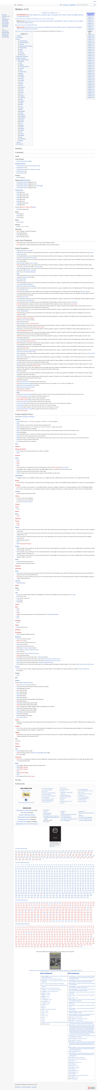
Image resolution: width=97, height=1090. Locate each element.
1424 (19, 893)
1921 (18, 651)
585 (80, 890)
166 (65, 871)
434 (36, 886)
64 (36, 854)
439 (49, 886)
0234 (47, 915)
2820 (44, 897)
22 (72, 850)
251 (44, 876)
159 (47, 871)
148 (18, 871)
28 (89, 850)
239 (93, 875)
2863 (75, 897)
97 (54, 855)
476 (65, 888)
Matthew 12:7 (91, 26)
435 (39, 886)
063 (91, 903)
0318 (75, 921)
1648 (18, 646)
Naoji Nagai (22, 582)
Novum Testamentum (27, 18)
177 (93, 871)
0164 (66, 910)
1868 (18, 614)
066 (18, 905)
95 (48, 855)
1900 (35, 25)
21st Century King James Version (24, 396)
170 (75, 871)
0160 (54, 910)
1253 (93, 892)
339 (31, 881)
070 (29, 905)
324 (72, 880)
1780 (32, 893)
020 (60, 902)
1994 (18, 708)
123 (61, 857)
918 (78, 892)
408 (49, 885)
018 (55, 902)
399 (26, 885)
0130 (41, 909)
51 (77, 852)
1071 (81, 892)
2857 (57, 897)
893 (75, 892)
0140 (69, 909)
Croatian (17, 504)
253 (49, 876)
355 (73, 881)
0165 (69, 910)
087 (73, 905)
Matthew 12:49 (91, 95)
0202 (29, 914)
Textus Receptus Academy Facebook (25, 802)
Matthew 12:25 (91, 57)
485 (88, 888)
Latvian (17, 604)
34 (28, 852)
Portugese (18, 629)
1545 (18, 548)
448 (73, 886)
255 (54, 876)
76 (71, 854)
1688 (18, 648)
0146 (88, 909)
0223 (16, 915)
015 (47, 902)
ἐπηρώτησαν (56, 14)
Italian (16, 571)
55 (88, 852)
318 (57, 880)
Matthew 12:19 (91, 47)
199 (70, 873)
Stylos (62, 799)
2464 (91, 893)
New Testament (90, 13)
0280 (35, 919)
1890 (18, 346)
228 (65, 875)
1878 (18, 751)
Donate (24, 797)
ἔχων (46, 14)
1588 (18, 767)
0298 (91, 919)
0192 (75, 912)
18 (60, 850)
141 (80, 869)
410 (54, 885)
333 (16, 881)
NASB (34, 385)
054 (67, 903)
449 (75, 886)
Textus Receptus (19, 18)
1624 (18, 213)
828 (57, 892)
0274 (16, 919)
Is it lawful (69, 21)
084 (65, 905)
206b (16, 936)
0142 (75, 909)
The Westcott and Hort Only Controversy (69, 814)
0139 (66, 909)
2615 (32, 895)
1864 (18, 540)
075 (42, 905)
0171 (88, 910)
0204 (35, 914)
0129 (38, 909)
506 (62, 890)
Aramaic (17, 475)
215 (31, 875)
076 (44, 905)
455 (91, 886)
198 (67, 873)
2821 (47, 897)
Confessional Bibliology (83, 789)
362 (91, 881)
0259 (47, 917)
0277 (26, 919)
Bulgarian (17, 485)
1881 (18, 234)
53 (82, 852)
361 (88, 881)
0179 (35, 912)
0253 (29, 917)
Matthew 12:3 (91, 20)
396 (18, 885)
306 (26, 880)
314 (47, 880)
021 (63, 902)
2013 (18, 658)
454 (88, 886)
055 (70, 903)
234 (80, 875)
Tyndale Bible (25, 257)
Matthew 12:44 (91, 87)
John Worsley (74, 302)
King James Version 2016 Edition (22, 31)
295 (78, 878)
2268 (63, 893)
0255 (35, 917)
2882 (81, 897)
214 (29, 875)
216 (34, 875)
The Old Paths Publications (48, 788)
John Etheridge (31, 318)
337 (26, 881)
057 (75, 903)
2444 (78, 893)
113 (27, 857)
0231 (41, 915)
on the (77, 21)
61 (28, 854)
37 (36, 852)
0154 (35, 910)
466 (39, 888)
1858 (18, 325)
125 (68, 857)
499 (44, 890)
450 (78, 886)
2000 (18, 388)
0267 (72, 917)
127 (75, 857)
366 (21, 883)
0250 (19, 917)
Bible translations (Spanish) (26, 682)
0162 (60, 910)
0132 (47, 909)
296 (80, 878)
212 (23, 875)
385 (70, 883)
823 (44, 892)
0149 (19, 910)
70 (54, 854)
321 (65, 880)
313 (44, 880)
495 (34, 890)
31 (19, 852)
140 (41, 859)
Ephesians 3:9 (81, 811)
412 (60, 885)
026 (75, 902)
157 (42, 871)
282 (44, 878)
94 (45, 855)
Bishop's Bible (26, 277)
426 (16, 886)
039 (29, 903)
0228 (32, 915)
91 (36, 855)
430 (26, 886)
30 (16, 852)
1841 (18, 222)
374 (42, 883)
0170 (85, 910)
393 (91, 883)
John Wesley (74, 303)
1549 (18, 184)
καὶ (30, 14)
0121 (91, 907)
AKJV (34, 387)
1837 (18, 610)
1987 (18, 706)
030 (86, 902)
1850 (18, 319)
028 (81, 902)
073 (36, 905)
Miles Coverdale (33, 263)
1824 (18, 770)
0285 (50, 919)
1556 (18, 686)
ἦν (39, 14)
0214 (66, 914)
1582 (18, 199)
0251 (22, 917)
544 (70, 890)
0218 (78, 914)
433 (34, 886)
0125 (26, 909)
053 (65, 903)
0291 (69, 919)
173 (83, 871)
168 (70, 871)
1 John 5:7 (46, 811)
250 (42, 876)
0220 (85, 914)
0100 (27, 907)
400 (29, 885)
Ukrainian (17, 746)
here (62, 31)
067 (21, 905)
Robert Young (32, 351)
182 (26, 873)
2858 (60, 897)
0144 (81, 909)
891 (70, 892)
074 (39, 905)
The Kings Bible (45, 797)
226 (60, 875)
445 (65, 886)
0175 (22, 912)
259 (65, 876)
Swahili (17, 720)
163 (57, 871)
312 (42, 880)
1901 (18, 353)
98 (56, 855)
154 (34, 871)
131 (88, 857)
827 (54, 892)
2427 (72, 893)
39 (42, 852)
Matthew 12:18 (91, 45)
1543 (18, 684)
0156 (41, 910)
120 (51, 857)
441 (54, 886)
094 (91, 905)
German (17, 546)
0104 (39, 907)
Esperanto (18, 518)
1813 (35, 893)
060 (83, 903)
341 (36, 881)
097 (18, 907)
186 (36, 873)
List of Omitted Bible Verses (66, 817)
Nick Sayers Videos (64, 789)
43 (54, 852)
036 (21, 903)
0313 (60, 921)
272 (18, 878)
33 (25, 852)
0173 (16, 912)
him (62, 21)
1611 (18, 288)
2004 (18, 774)
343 (42, 881)
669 (31, 892)
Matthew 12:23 (91, 54)
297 (83, 878)
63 (33, 854)
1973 (18, 451)
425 (93, 885)
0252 (26, 917)
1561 (18, 640)
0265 (66, 917)
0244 (78, 915)
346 (49, 881)
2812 (19, 897)
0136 (57, 909)
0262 (57, 917)
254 (52, 876)
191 (49, 873)
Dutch (16, 514)
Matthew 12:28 (91, 62)
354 (70, 881)
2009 (18, 394)
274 (24, 878)
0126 (29, 909)
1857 (18, 231)
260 (67, 876)
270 (93, 876)
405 (42, 885)
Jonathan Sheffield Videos (83, 798)
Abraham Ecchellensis (56, 467)
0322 (88, 921)
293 (73, 878)
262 (73, 876)
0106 (45, 907)
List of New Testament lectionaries (85, 820)
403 (36, 885)
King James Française (25, 543)
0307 (41, 921)
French (17, 527)
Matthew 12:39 (91, 79)
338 (29, 881)
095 (93, 905)
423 (88, 885)
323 (70, 880)
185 (34, 873)
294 (75, 878)
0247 (88, 915)
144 (88, 869)
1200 (18, 244)
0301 (22, 921)
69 (51, 854)
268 (88, 876)
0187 (60, 912)
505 (60, 890)
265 (80, 876)
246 (31, 876)
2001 (18, 430)
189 (44, 873)
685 (36, 892)
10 (37, 850)
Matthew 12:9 (91, 29)
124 (64, 857)
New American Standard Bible (26, 385)
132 (92, 857)
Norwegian (18, 620)
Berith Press (63, 787)
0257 (41, 917)
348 (54, 881)
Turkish (17, 743)
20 (66, 850)
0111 (61, 907)
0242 (72, 915)
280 (39, 878)
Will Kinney (81, 815)
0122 (16, 909)
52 (79, 852)
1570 (18, 642)
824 (47, 892)
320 (62, 880)
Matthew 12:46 (91, 91)
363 (93, 881)
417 (72, 885)
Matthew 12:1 (91, 17)
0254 (32, 917)
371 (34, 883)
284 (49, 878)
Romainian (18, 636)
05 (23, 902)
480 (75, 888)
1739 (29, 893)
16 (55, 850)
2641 (38, 895)
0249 (16, 917)
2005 (18, 390)
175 (88, 871)
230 (70, 875)
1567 (18, 195)
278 (34, 878)
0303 (29, 921)
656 (16, 892)
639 (85, 890)
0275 (19, 919)
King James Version (20, 25)
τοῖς (72, 14)
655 (93, 890)
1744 (18, 533)
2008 (18, 437)
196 (62, 873)
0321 (85, 921)
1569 (18, 688)
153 (31, 871)
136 (27, 859)
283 (47, 878)
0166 (72, 910)
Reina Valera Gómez (22, 717)
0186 (57, 912)
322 (67, 880)
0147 (91, 909)
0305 (35, 921)
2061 (54, 893)
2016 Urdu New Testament (24, 817)
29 (92, 850)
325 (75, 880)
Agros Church (46, 821)
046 (47, 903)
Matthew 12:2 (91, 18)
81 (85, 854)
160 (49, 871)
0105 (42, 907)
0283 (44, 919)
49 (71, 852)
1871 (18, 551)
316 (52, 880)
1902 (18, 356)
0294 (78, 919)
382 (62, 883)
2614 (29, 895)
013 (42, 902)
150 (24, 871)
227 (62, 875)
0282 (41, 919)
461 (26, 888)
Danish (17, 511)
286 (54, 878)
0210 (54, 914)
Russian (17, 666)
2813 (22, 897)
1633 (18, 215)
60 (25, 854)
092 (85, 905)
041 (34, 903)
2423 (69, 893)
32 (22, 852)
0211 (57, 914)
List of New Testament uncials (21, 900)
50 (74, 852)
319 (60, 880)
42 (51, 852)
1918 (18, 376)
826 (52, 892)
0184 (50, 912)
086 (70, 905)
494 (31, 890)
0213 (63, 914)
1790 (18, 304)
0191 (72, 912)
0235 (50, 915)
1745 (18, 293)
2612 (22, 895)
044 (42, 903)
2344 (66, 893)
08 (30, 902)
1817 (18, 692)
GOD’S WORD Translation (22, 399)
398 (24, 885)
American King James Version (26, 387)
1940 (18, 487)
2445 (81, 893)
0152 (29, 910)
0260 (50, 917)
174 (85, 871)
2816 (32, 897)
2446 (85, 893)
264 (78, 876)
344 (44, 881)
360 (85, 881)
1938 (18, 525)
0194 (81, 912)
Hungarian (18, 566)
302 (16, 880)
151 (26, 871)
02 (17, 902)
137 (30, 859)
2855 (50, 897)
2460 (88, 893)
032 (91, 902)
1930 (18, 622)
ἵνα (17, 16)
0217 (75, 914)
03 (19, 902)
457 (16, 888)
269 (91, 876)
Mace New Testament (85, 291)
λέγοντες (65, 14)
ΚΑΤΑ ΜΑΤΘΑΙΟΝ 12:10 (23, 14)
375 (44, 883)
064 (93, 903)
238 (90, 875)
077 (47, 905)
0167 (75, 910)
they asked (58, 21)
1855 (18, 323)
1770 (18, 302)
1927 (18, 576)
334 (18, 881)
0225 (22, 915)
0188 (63, 912)
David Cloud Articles (82, 801)
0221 (88, 914)
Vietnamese (18, 757)
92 (39, 855)
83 (91, 854)
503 (54, 890)
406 (44, 885)
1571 (18, 482)
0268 (75, 917)
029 (83, 902)
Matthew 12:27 (91, 60)
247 (34, 876)
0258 (44, 917)
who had (41, 27)
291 (67, 878)
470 (49, 888)
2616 (35, 895)
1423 (16, 893)
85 (19, 855)
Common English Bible (22, 397)
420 (80, 885)
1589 (18, 201)
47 (65, 852)
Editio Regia (40, 185)
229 (67, 875)
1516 (18, 165)
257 (60, 876)
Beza (34, 207)
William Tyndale (33, 257)
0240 (66, 915)
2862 (72, 897)
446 (67, 886)
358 (80, 881)
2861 (69, 897)
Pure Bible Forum (82, 799)
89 (31, 855)
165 (62, 871)
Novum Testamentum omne (33, 169)
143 (85, 869)
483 (83, 888)
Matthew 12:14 (91, 39)
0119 (85, 907)
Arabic (17, 458)
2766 (54, 895)
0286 (54, 919)
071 (31, 905)
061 (85, 903)
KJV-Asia (62, 790)
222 (49, 875)
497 (39, 890)
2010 (18, 657)
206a (91, 934)
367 (24, 883)
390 (83, 883)
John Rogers (33, 270)
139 (37, 859)
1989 (18, 655)
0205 (38, 914)
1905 (18, 734)
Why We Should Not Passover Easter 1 (86, 812)
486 (91, 888)
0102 (33, 907)
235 (83, 875)
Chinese (17, 496)
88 (28, 855)
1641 (18, 217)
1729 (18, 291)
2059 (47, 893)
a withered (45, 27)
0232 (44, 915)
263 (75, 876)
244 (26, 876)
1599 (18, 286)
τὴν (41, 14)
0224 (19, 915)
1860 (18, 493)
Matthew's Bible (26, 270)
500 (47, 890)
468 (44, 888)
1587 (18, 282)
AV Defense (63, 798)
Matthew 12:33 (91, 70)
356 (75, 881)
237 (88, 875)
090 (80, 905)
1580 (18, 197)
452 (83, 886)
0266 (69, 917)
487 (93, 888)
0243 (75, 915)
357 (78, 881)
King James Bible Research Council (85, 790)
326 (78, 880)
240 (16, 876)
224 (54, 875)
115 (34, 857)
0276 (22, 919)
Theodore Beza (35, 18)
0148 (16, 910)
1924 (18, 653)
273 (21, 878)
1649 (18, 573)
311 (39, 880)
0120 (88, 907)
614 (83, 890)
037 (24, 903)
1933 (18, 421)
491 (24, 890)
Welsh (16, 763)
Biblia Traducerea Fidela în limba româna (84, 664)
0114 (70, 907)
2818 (38, 897)
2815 (29, 897)
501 (49, 890)
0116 (76, 907)
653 (88, 890)
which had (41, 21)
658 (21, 892)
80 (82, 854)
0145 (85, 909)
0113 (67, 907)
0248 (91, 915)
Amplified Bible (20, 405)
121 (54, 857)
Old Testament (20, 810)
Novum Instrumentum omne (33, 165)
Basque (17, 480)
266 (83, 876)
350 (60, 881)
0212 (60, 914)
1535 (18, 173)
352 (65, 881)
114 (30, 857)
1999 (18, 387)
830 (62, 892)
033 (93, 902)
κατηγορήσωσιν (22, 16)
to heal (74, 21)
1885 (18, 342)
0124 (22, 909)
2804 (72, 895)
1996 (18, 627)
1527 (18, 171)
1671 (18, 467)
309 (34, 880)
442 (57, 886)
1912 (18, 372)
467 (42, 888)
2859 (63, 897)
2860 (66, 897)
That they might (24, 28)
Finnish (17, 521)
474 (60, 888)
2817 (35, 897)
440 (52, 886)
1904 (18, 364)
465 (36, 888)
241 (18, 876)
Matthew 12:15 (91, 41)
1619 (18, 516)
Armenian (17, 455)
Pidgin (17, 625)
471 (52, 888)
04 (21, 902)
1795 (18, 305)
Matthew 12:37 (91, 76)
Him (60, 27)
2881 (78, 897)
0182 (44, 912)
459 (21, 888)
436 (42, 886)
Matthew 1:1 (63, 811)
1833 (18, 309)
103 (73, 855)
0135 (54, 909)
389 (80, 883)
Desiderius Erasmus (20, 163)
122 (58, 857)
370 (31, 883)
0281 (38, 919)
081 (57, 905)
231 (72, 875)
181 (24, 873)
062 (88, 903)
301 (93, 878)
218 (39, 875)
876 (67, 892)
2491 (16, 895)
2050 (41, 893)
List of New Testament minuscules (85, 818)
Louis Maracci (66, 467)
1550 (18, 185)
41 (48, 852)
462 (29, 888)
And (26, 21)
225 (57, 875)
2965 (88, 897)
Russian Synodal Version (84, 668)
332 (93, 880)
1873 (18, 339)
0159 (50, 910)
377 (49, 883)
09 (32, 902)
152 (29, 871)
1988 (18, 471)
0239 (63, 915)
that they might (23, 22)
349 (57, 881)
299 (88, 878)
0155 (38, 910)
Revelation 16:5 (47, 810)
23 (75, 850)
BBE (18, 392)
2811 (16, 897)
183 (29, 873)
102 (70, 855)
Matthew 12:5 (91, 23)
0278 (29, 919)
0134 (50, 909)
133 (17, 859)
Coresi (21, 640)
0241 (69, 915)
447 (70, 886)
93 (42, 855)
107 (87, 855)
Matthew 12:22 (91, 52)
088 (75, 905)
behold (28, 21)
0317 (72, 921)
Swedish (17, 726)
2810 (91, 895)
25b (62, 926)
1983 (18, 428)
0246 (85, 915)
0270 (81, 917)
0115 (73, 907)
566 (75, 890)
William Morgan (23, 767)
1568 (18, 275)
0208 (47, 914)
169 (73, 871)
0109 (55, 907)
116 (37, 857)
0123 (19, 909)
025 (73, 902)
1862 (18, 697)
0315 (66, 921)
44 (56, 852)
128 (78, 857)
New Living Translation (22, 403)
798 (42, 892)
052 (62, 903)
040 (31, 903)
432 (31, 886)
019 (57, 902)
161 (52, 871)
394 (93, 883)
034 (16, 903)
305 (24, 880)
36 (33, 852)
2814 (25, 897)
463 (31, 888)
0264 (63, 917)
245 (29, 876)
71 (56, 854)
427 (18, 886)
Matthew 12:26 (91, 58)
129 (81, 857)
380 (57, 883)
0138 (63, 909)
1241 (90, 892)
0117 (79, 907)
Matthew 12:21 (91, 50)
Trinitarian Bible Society (52, 614)
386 (73, 883)
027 (78, 902)
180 (21, 873)
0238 (60, 915)
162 (54, 871)
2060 (50, 893)
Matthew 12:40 (91, 81)
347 (52, 881)
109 (93, 855)
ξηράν (49, 14)
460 (24, 888)
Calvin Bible (22, 323)
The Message (20, 406)
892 (73, 892)
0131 (44, 909)
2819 (41, 897)
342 (39, 881)
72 (59, 854)
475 (62, 888)
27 (86, 850)
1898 (18, 349)
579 (78, 890)
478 (70, 888)
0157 (44, 910)
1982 (18, 381)
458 (18, 888)
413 (62, 885)
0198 (16, 914)
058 (78, 903)
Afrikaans (17, 419)
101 (66, 855)
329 (85, 880)
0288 (60, 919)
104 (76, 855)
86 (22, 855)
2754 (41, 895)
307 (29, 880)
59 (22, 854)
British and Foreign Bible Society (31, 649)
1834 (38, 893)
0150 (22, 910)
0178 (32, 912)
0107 (48, 907)
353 (67, 881)
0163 (63, 910)
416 (70, 885)
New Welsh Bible (24, 772)
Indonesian (18, 568)
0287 (57, 919)
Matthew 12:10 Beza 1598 (26, 207)
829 (60, 892)
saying (65, 21)
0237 (57, 915)
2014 (18, 439)
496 (36, 890)
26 (83, 850)
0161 (57, 910)
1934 (18, 759)
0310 (50, 921)
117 (40, 857)
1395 (18, 252)
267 (85, 876)
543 (67, 890)
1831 (18, 693)
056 (73, 903)
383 (65, 883)
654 (91, 890)
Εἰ (67, 14)
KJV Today (45, 791)
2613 (26, 895)
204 (83, 873)
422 (85, 885)
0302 (26, 921)
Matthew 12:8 (91, 28)
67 (45, 854)
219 (42, 875)
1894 (18, 226)
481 (78, 888)
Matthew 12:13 (91, 37)
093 (88, 905)
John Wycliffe (29, 250)
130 (85, 857)
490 (21, 890)
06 (26, 902)
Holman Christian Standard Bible (26, 394)
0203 (32, 914)
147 (16, 871)
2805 (75, 895)
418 (75, 885)
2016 (18, 754)
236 (85, 875)
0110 (58, 907)
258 (62, 876)
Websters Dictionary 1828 (65, 796)
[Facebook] (26, 800)
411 (57, 885)
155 (36, 871)
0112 (64, 907)
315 (49, 880)
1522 (18, 169)
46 (62, 852)
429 (24, 886)
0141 (72, 909)
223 (52, 875)
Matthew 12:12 (91, 36)
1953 (18, 423)
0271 (85, 917)
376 (47, 883)
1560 (18, 273)
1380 (18, 250)
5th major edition (42, 18)
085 (67, 905)
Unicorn (62, 812)
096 (16, 907)
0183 (47, 912)
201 (75, 873)
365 (18, 883)
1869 (18, 335)
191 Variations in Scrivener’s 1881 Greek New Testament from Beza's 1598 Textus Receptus (51, 817)
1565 (18, 192)
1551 (18, 187)
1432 (22, 893)
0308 (44, 921)
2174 (60, 893)
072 (34, 905)
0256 (38, 917)
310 (36, 880)
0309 (47, 921)
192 (52, 873)
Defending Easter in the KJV (66, 801)
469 (47, 888)
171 (78, 871)
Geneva (48, 18)
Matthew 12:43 (91, 86)
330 (88, 880)
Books (45, 820)
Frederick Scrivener (31, 341)
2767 (57, 895)
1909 (18, 702)
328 (83, 880)
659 (24, 892)
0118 (82, 907)
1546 (18, 182)
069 (26, 905)
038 (26, 903)
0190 (69, 912)
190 (47, 873)
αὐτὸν (60, 14)
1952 (18, 618)
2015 (18, 664)
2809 (88, 895)
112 (23, 857)
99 (59, 855)
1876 (18, 668)
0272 (88, 917)
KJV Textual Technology (83, 796)
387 (75, 883)
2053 (44, 893)
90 (33, 855)
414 (65, 885)
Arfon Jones (31, 776)
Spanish (17, 680)
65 (39, 854)
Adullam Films (81, 795)
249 (39, 876)
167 (67, 871)
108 (90, 855)
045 (44, 903)
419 (78, 885)
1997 (18, 710)
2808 (85, 895)
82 (88, 854)
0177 (29, 912)
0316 (69, 921)
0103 (36, 907)
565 (73, 890)
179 (18, 873)
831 (65, 892)
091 (83, 905)
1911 (18, 371)
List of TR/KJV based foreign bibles (85, 817)
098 (21, 907)
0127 (32, 909)
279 (36, 878)
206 (88, 873)
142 (83, 869)
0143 (78, 909)
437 (44, 886)
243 (24, 876)
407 (47, 885)
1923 (18, 379)
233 (78, 875)
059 (80, 903)
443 (60, 886)
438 (47, 886)
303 (18, 880)
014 (44, 902)
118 (44, 857)
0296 (85, 919)
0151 (26, 910)
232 (75, 875)
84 (16, 855)
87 (25, 855)
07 (28, 902)
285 (52, 878)
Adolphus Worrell (36, 365)
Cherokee (17, 491)
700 (39, 892)
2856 (53, 897)
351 (62, 881)
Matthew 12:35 (91, 73)
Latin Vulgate (73, 594)
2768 (60, 895)
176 (91, 871)
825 (49, 892)
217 (36, 875)
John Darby (26, 348)
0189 (66, 912)
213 (26, 875)
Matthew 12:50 (91, 97)
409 (52, 885)
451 (80, 886)
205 (85, 873)
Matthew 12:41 (91, 83)
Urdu (16, 749)
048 (52, 903)
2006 (18, 436)
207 (91, 873)
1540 (18, 264)
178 (16, 873)
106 (83, 855)
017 (52, 902)
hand (47, 21)
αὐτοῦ (27, 16)
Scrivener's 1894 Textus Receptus (27, 815)
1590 (18, 203)
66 (42, 854)
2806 (78, 895)
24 (78, 850)
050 (57, 903)
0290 (66, 919)
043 (39, 903)
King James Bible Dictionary (48, 800)
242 (21, 876)
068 (24, 905)
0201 (26, 914)
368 (26, 883)
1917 (18, 728)
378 (52, 883)
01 (15, 902)
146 (93, 869)
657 (18, 892)
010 (34, 902)
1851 (18, 321)
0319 (78, 921)
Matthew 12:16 (91, 42)
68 (48, 854)
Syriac (21, 475)
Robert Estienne (26, 180)
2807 (81, 895)
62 (31, 854)
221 (47, 875)
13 (46, 850)
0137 (60, 909)
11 (40, 850)
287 (57, 878)
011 (37, 902)
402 (34, 885)
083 (62, 905)
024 (70, 902)
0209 (50, 914)
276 (29, 878)
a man (37, 21)
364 (16, 883)
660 (26, 892)
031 (88, 902)
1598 (52, 18)
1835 (18, 312)
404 (39, 885)
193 (54, 873)
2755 (44, 895)
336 (24, 881)
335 (21, 881)
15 (52, 850)
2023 (32, 31)
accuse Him (35, 28)
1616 (18, 463)
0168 (78, 910)
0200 (22, 914)
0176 (26, 912)
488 (16, 890)
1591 (18, 461)
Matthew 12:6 (91, 25)
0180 (38, 912)
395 (16, 885)
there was (33, 21)
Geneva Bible (20, 284)
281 (42, 878)
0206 (41, 914)
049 (54, 903)
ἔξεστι (70, 14)
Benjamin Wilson (29, 330)
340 (34, 881)
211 (21, 875)
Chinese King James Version (26, 501)
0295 (81, 919)
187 (39, 873)
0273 (91, 917)
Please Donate (25, 790)
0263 (60, 917)
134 (20, 859)
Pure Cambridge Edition (29, 25)
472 (54, 888)
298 (85, 878)
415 (67, 885)
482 (80, 888)
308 (31, 880)
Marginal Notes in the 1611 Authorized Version (27, 823)
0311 (54, 921)
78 (77, 854)
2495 (19, 895)
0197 (91, 912)
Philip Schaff (23, 355)
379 (54, 883)
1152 (87, 892)
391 (85, 883)
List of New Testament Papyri (21, 848)
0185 (54, 912)
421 (83, 885)
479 (73, 888)
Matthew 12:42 (91, 84)
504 (57, 890)
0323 (91, 921)
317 (54, 880)
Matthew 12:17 (91, 44)
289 (62, 878)
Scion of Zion (81, 792)
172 (80, 871)
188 (42, 873)
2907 (85, 897)
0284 (47, 919)
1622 (18, 465)
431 (29, 886)
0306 (38, 921)
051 (60, 903)
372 (36, 883)
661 (29, 892)
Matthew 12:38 (91, 78)
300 (91, 878)
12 (43, 850)
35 (31, 852)
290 (65, 878)
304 (21, 880)
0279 (32, 919)
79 (79, 854)
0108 (51, 907)
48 (68, 852)
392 (88, 883)
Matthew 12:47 (91, 92)
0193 (78, 912)
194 (57, 873)
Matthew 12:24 (91, 55)
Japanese (17, 580)
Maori (16, 607)
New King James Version (25, 381)
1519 (18, 167)
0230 (38, 915)
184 (31, 873)
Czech (16, 506)
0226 (26, 915)
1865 (18, 328)
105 (80, 855)
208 (93, 873)
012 (39, 902)
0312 (57, 921)
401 (31, 885)
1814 (18, 690)
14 (49, 850)
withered (51, 21)
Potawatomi (18, 632)
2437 (75, 893)
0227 (29, 915)
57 (16, 854)
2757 (50, 895)
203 (80, 873)
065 (16, 905)
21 (69, 850)
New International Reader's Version (24, 408)
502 (52, 890)
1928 (18, 582)
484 (85, 888)
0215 (69, 914)
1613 (18, 508)
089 (78, 905)
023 (68, 902)
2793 (63, 895)
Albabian (17, 446)
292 (70, 878)
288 (60, 878)
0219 (81, 914)
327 (80, 880)
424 (90, 885)
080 (54, 905)
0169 (81, 910)
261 (70, 876)
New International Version (25, 383)
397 (21, 885)
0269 (78, 917)
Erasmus (22, 165)
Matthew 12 (90, 14)
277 (31, 878)
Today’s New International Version (27, 390)
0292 (72, 919)
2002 (18, 432)
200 (73, 873)
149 (21, 871)
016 (50, 902)
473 (57, 888)
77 (74, 854)
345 (47, 881)
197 (65, 873)
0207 (44, 914)
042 (36, 903)
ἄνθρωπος (36, 14)
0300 (19, 921)
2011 (18, 776)
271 (16, 878)
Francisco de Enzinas (24, 684)
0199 (19, 914)
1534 (18, 177)
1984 (18, 383)
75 (68, 854)
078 (49, 905)
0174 (19, 912)
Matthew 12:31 (91, 66)
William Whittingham (31, 271)
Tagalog (17, 732)
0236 (54, 915)
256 (57, 876)
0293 (75, 919)
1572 (18, 279)
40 (45, 852)
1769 (18, 298)
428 (21, 886)
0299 (16, 921)
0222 (91, 914)
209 (16, 875)
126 (71, 857)
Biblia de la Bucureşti (24, 647)
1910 (18, 541)
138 (34, 859)
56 (91, 852)
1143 (84, 892)
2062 (57, 893)
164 (60, 871)
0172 (91, 910)
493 (29, 890)
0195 (85, 912)
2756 (47, 895)
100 (63, 855)
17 (57, 850)
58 (19, 854)
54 (85, 852)
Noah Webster (25, 310)
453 (85, 886)
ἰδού (32, 14)
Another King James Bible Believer (49, 792)
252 (47, 876)
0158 (47, 910)
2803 (69, 895)
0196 (88, 912)
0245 (81, 915)
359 (83, 881)
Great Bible (22, 263)
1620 (18, 769)
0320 (81, 921)
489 (18, 890)
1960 (18, 704)
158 (44, 871)
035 (18, 903)
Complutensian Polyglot (25, 161)
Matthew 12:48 (91, 94)
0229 (35, 915)
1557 (18, 271)
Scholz (21, 222)
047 (49, 903)
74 (65, 854)
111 (20, 857)
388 (78, 883)
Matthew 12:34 (91, 71)
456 (93, 886)
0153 (32, 910)
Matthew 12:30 (91, 65)
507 (65, 890)
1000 (18, 242)
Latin (16, 592)
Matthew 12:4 (91, 21)
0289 (63, 919)
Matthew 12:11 (91, 34)
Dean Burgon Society (46, 794)
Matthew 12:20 (91, 49)
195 (60, 873)
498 (42, 890)
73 (62, 854)
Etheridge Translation (21, 318)
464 (34, 888)
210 (18, 875)
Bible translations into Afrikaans (27, 416)
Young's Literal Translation (22, 351)
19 (63, 850)
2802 (66, 895)
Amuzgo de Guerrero (20, 449)
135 (23, 859)
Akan (16, 444)
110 (17, 857)
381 (60, 883)
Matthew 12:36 (91, 74)
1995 (18, 385)
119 (47, 857)
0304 (32, 921)
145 (90, 869)
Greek (16, 559)
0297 (88, 919)
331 (90, 880)
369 (29, 883)
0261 (54, 917)
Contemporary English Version (23, 401)
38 (39, 852)
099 (24, 907)
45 (59, 852)
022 (65, 902)
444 (62, 886)
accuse (29, 22)
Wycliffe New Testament (22, 410)
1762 (18, 296)
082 (60, 905)
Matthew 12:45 (91, 89)
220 (44, 875)
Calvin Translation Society (33, 323)
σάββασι (76, 14)
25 (80, 850)
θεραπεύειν (80, 14)
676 (34, 892)
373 (39, 883)
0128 (35, 909)
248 (36, 876)
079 (52, 905)
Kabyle (17, 585)
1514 (18, 161)
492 (26, 890)
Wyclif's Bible (22, 250)
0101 (30, 907)
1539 (18, 263)
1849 (18, 316)
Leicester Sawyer (40, 326)
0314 (63, 921)
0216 (72, 914)
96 (51, 855)
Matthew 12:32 (91, 68)
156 (39, 871)
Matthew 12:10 (20, 27)
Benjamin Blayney (30, 300)
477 (67, 888)
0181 (41, 912)
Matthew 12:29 (91, 63)
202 (78, 873)
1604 (18, 209)
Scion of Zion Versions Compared (85, 793)
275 (26, 878)
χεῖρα (43, 14)
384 (67, 883)
